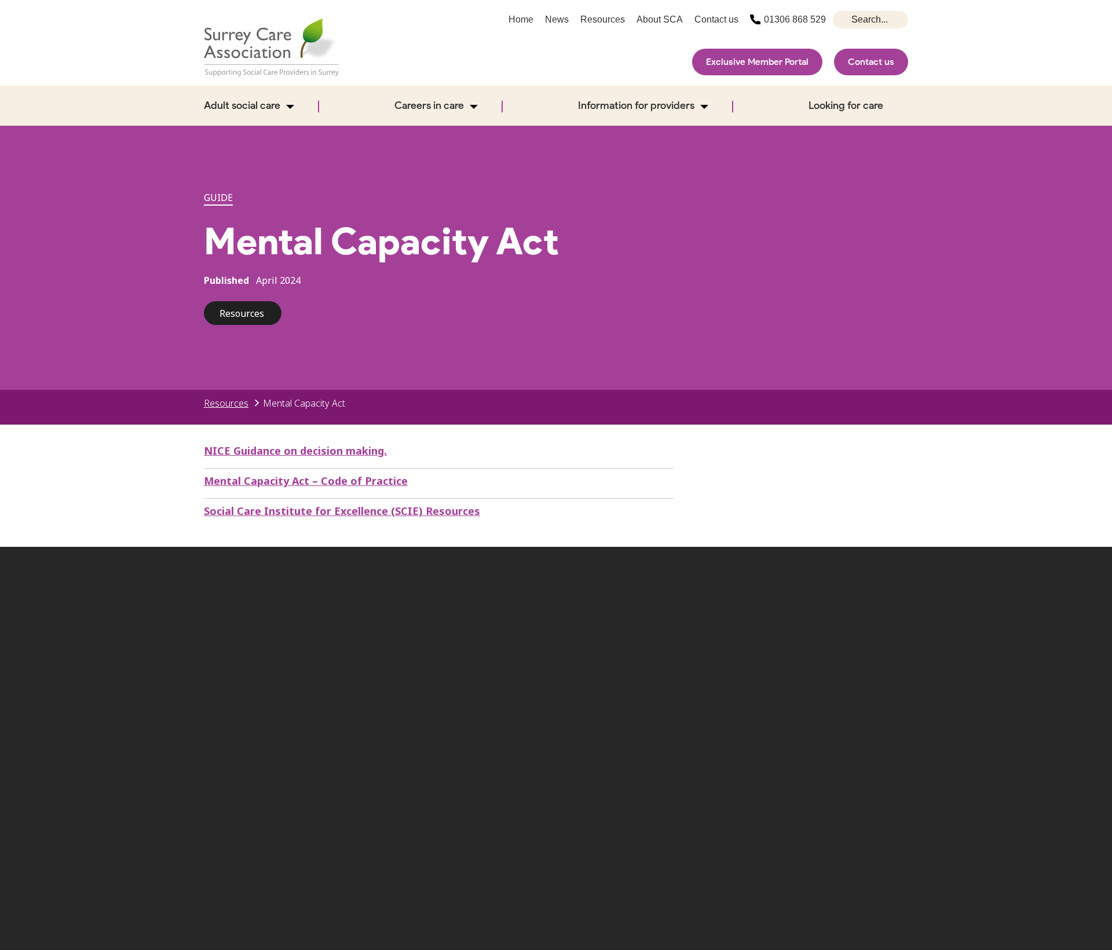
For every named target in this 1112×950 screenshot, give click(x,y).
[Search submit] (843, 19)
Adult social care (242, 105)
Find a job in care (698, 704)
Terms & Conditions (818, 704)
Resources (602, 19)
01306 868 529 (795, 19)
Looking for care (846, 105)
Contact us (871, 61)
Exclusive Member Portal (757, 61)
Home (521, 19)
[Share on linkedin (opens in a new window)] (893, 636)
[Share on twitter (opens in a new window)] (743, 636)
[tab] (232, 403)
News (557, 19)
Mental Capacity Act (304, 403)
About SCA (660, 19)
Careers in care (429, 105)
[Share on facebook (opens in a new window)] (781, 636)
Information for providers (636, 105)
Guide (218, 197)
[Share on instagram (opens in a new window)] (818, 636)
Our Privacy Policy (585, 723)
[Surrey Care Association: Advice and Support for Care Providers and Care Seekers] (271, 47)
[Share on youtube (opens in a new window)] (856, 636)
